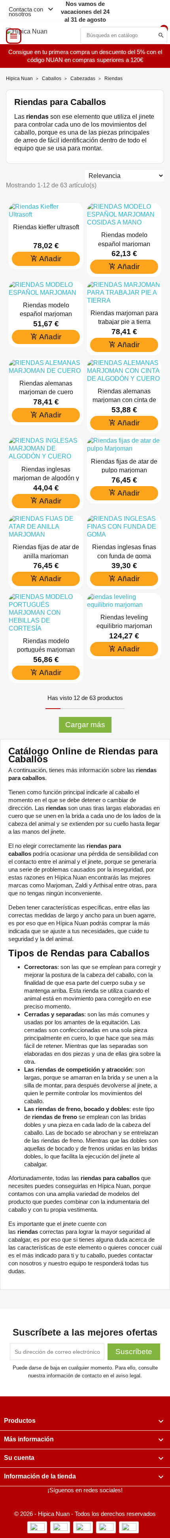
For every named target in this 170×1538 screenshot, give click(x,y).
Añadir (45, 258)
